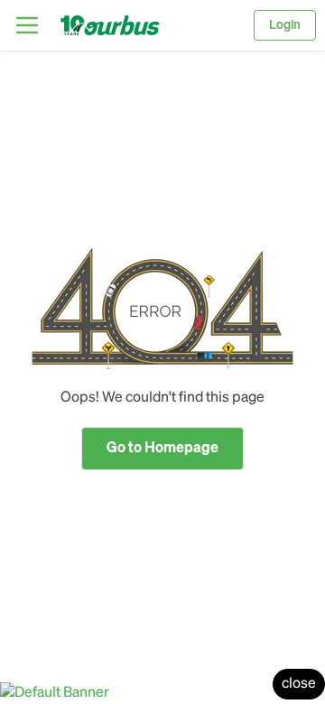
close (299, 684)
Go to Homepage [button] (162, 448)
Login (285, 25)
